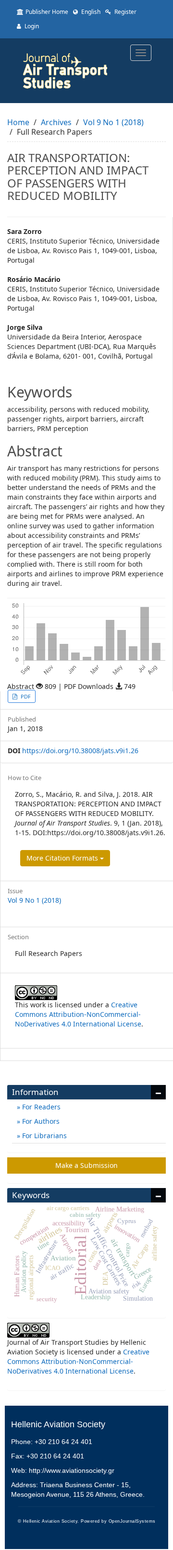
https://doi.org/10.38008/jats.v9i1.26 (80, 750)
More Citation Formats (63, 857)
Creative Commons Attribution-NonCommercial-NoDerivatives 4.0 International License (78, 1014)
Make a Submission (86, 1165)
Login (31, 26)
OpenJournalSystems (132, 1521)
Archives (56, 122)
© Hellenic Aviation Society (48, 1521)
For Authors (40, 1121)
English (90, 12)
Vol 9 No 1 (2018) (113, 122)
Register (124, 12)
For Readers (40, 1106)
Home (18, 122)
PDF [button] (25, 696)
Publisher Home (46, 12)
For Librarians (43, 1135)
